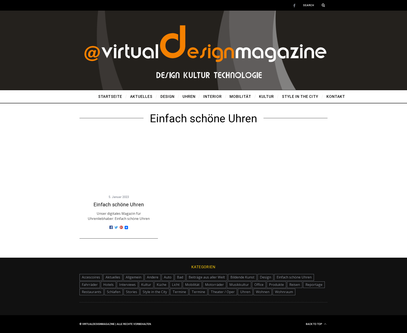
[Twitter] (116, 227)
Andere (152, 277)
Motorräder (214, 284)
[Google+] (121, 227)
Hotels (108, 284)
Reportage (313, 284)
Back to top (314, 324)
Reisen (294, 284)
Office (258, 284)
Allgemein (133, 277)
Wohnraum (284, 291)
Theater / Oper (223, 291)
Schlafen (113, 291)
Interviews (127, 284)
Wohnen (262, 291)
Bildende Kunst (242, 277)
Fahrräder (90, 284)
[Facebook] (111, 227)
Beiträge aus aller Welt (207, 277)
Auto (167, 277)
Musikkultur (239, 284)
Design (265, 277)
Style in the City (155, 291)
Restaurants (91, 291)
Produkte (276, 284)
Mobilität (192, 284)
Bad (180, 277)
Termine (179, 291)
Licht (176, 284)
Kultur (146, 284)
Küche (161, 284)
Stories (131, 291)
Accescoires (91, 277)
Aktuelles (113, 277)
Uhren (245, 291)
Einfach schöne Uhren (118, 205)
